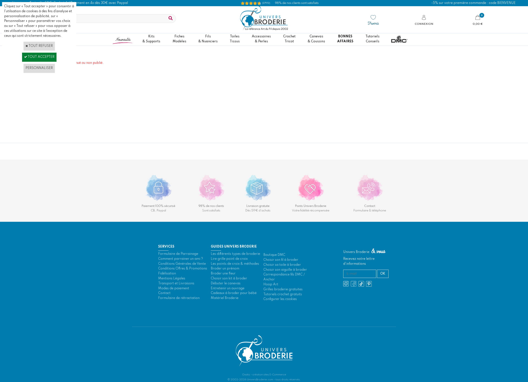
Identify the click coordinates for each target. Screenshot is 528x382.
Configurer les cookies (280, 299)
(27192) (266, 3)
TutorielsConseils (372, 39)
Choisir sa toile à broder (282, 265)
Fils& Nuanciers (208, 39)
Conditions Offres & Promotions (182, 268)
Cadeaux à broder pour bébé (234, 293)
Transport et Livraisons (176, 283)
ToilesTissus (235, 39)
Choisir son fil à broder (280, 260)
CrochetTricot (289, 39)
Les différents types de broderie (235, 254)
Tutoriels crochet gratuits (282, 294)
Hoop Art (270, 284)
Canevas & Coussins (316, 39)
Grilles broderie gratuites (283, 289)
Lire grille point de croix (229, 259)
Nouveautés (123, 39)
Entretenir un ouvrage (227, 288)
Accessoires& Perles (261, 39)
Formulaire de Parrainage (178, 254)
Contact (164, 293)
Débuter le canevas (225, 283)
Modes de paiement (173, 288)
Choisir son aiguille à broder (285, 270)
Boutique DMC (274, 255)
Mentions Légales (171, 278)
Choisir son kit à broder (229, 278)
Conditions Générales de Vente (182, 264)
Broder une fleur (223, 273)
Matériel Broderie (224, 298)
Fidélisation (167, 273)
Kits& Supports (151, 39)
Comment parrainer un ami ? (180, 259)
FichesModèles (179, 39)
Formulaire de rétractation (179, 298)
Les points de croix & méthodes (235, 264)
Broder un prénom (225, 268)
